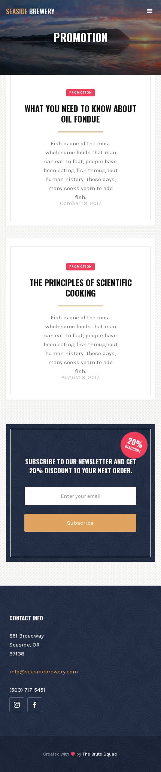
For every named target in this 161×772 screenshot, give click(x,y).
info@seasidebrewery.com (43, 671)
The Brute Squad (100, 754)
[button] (150, 11)
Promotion (80, 92)
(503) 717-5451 (27, 689)
